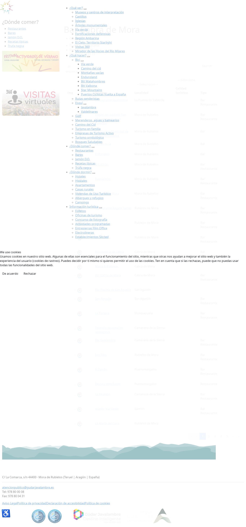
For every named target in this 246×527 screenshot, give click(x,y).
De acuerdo (10, 274)
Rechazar (30, 274)
